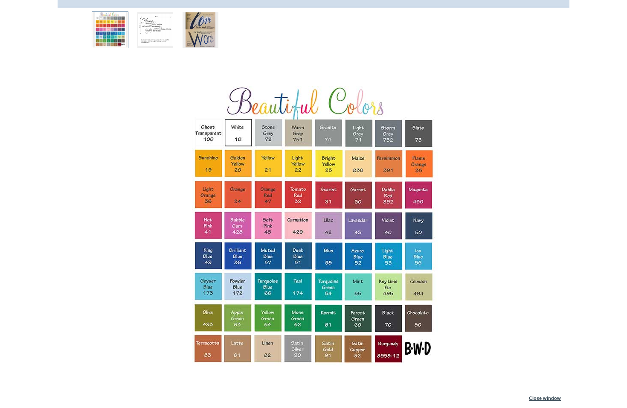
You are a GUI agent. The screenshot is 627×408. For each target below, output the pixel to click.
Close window (545, 398)
